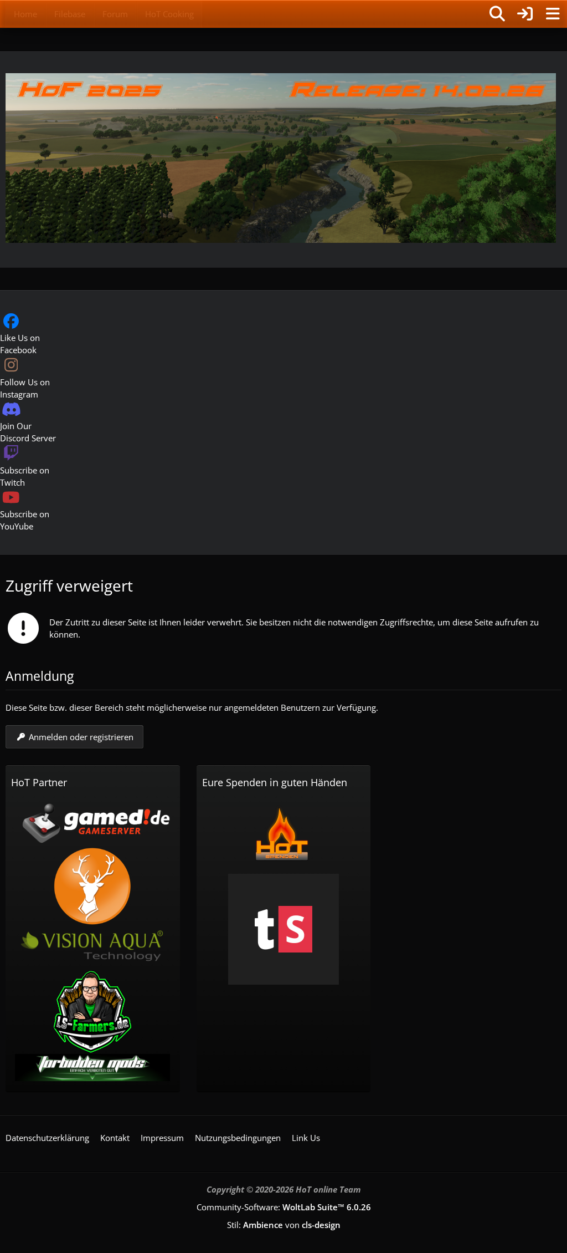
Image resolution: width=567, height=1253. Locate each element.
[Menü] (553, 14)
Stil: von (284, 1224)
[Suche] (497, 14)
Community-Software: (284, 1207)
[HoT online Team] (5, 12)
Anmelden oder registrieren (81, 736)
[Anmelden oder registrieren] (525, 14)
